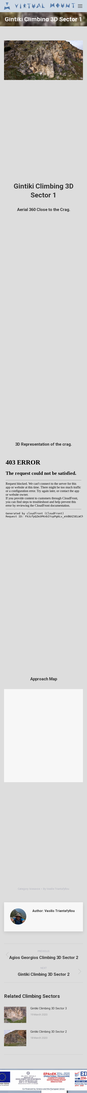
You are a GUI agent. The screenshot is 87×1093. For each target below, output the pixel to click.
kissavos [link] (35, 888)
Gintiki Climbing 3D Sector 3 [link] (48, 1008)
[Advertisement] (43, 132)
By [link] (56, 888)
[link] (80, 6)
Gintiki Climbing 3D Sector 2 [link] (48, 1031)
